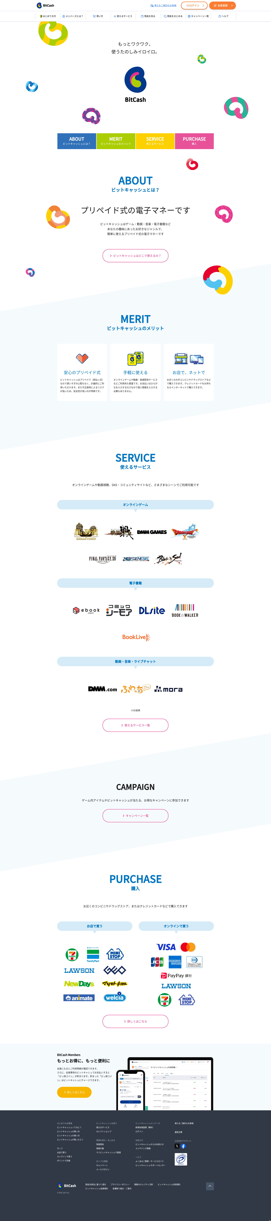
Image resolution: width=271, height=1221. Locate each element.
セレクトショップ (103, 1131)
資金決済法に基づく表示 (95, 1184)
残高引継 (100, 1148)
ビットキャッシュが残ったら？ (70, 1140)
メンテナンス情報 (143, 1148)
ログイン (194, 5)
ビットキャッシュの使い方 (68, 1135)
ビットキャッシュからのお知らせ (150, 1144)
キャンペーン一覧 (200, 16)
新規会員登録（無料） (145, 1127)
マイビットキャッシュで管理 (108, 1152)
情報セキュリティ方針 (143, 1184)
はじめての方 (49, 16)
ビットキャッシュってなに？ (69, 1127)
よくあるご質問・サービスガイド (150, 1161)
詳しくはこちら (137, 1021)
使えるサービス (124, 16)
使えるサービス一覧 (137, 725)
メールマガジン (102, 1169)
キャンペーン (102, 1165)
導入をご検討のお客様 (165, 5)
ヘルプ (225, 16)
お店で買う (61, 1152)
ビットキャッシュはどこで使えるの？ (137, 255)
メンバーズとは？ (74, 16)
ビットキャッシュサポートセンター (151, 1165)
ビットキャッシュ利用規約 (169, 1184)
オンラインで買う (64, 1157)
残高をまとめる (175, 16)
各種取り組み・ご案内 (122, 1188)
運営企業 (178, 1132)
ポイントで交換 (63, 1161)
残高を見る (149, 16)
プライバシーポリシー (120, 1184)
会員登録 (223, 5)
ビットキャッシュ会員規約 (96, 1188)
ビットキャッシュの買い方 (68, 1131)
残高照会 (100, 1144)
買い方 (99, 16)
